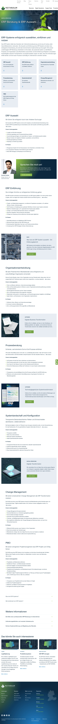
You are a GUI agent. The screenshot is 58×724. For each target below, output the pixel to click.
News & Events (30, 2)
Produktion (3, 699)
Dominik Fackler (5, 175)
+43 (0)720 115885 (39, 707)
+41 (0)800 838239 (39, 711)
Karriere (36, 1)
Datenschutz (45, 718)
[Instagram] (9, 715)
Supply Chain (48, 8)
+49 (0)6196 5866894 (40, 699)
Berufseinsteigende (17, 697)
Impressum (38, 718)
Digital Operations (39, 8)
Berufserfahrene (17, 695)
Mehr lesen (31, 254)
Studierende (16, 699)
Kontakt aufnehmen (26, 174)
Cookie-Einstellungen (35, 720)
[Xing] (4, 715)
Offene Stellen (16, 693)
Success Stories (19, 1)
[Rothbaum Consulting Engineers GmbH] (9, 8)
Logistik (2, 701)
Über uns (42, 1)
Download (29, 331)
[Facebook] (6, 715)
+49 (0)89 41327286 (40, 703)
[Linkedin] (2, 715)
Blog (25, 1)
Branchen (31, 8)
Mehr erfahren (8, 126)
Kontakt (47, 1)
